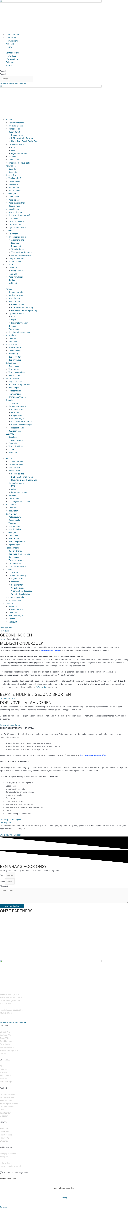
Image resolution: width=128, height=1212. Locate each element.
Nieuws (9, 47)
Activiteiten (11, 166)
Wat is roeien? (14, 178)
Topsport (4, 1072)
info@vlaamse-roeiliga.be (11, 1010)
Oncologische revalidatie (19, 163)
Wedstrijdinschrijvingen (21, 255)
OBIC (13, 150)
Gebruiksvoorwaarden (64, 1188)
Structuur (12, 267)
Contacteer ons (12, 34)
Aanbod (9, 119)
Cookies (3, 1207)
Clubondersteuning (17, 237)
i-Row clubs (11, 38)
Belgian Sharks (15, 212)
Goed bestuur (17, 271)
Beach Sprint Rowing (9, 1103)
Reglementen (17, 246)
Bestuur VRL (5, 1035)
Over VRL (10, 264)
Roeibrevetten (14, 187)
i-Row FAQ (4, 1138)
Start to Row (11, 175)
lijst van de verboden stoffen (93, 755)
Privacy (64, 1197)
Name (3, 875)
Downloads (5, 1044)
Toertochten (14, 160)
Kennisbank (13, 197)
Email (2, 881)
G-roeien (12, 156)
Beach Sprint (14, 132)
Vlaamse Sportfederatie (21, 252)
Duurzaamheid (14, 261)
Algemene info (17, 240)
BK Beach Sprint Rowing (22, 138)
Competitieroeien (16, 123)
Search (3, 71)
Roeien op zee (17, 135)
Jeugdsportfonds (16, 258)
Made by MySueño (8, 1178)
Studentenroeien (16, 126)
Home (2, 639)
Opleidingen (11, 193)
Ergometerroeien (16, 144)
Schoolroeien (14, 129)
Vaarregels (13, 184)
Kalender (12, 169)
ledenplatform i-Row (50, 650)
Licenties (15, 243)
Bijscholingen (14, 206)
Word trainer (14, 200)
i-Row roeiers (12, 41)
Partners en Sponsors (10, 1050)
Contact (11, 280)
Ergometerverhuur (19, 153)
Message (4, 886)
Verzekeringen (17, 249)
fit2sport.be (41, 687)
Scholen (3, 1069)
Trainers (3, 1078)
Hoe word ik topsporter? (19, 215)
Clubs (2, 1066)
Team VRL (12, 274)
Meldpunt (12, 283)
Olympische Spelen (17, 227)
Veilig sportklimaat (8, 1153)
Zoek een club (14, 181)
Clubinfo (9, 230)
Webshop (10, 44)
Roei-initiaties (14, 190)
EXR (13, 147)
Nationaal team (12, 209)
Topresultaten (14, 224)
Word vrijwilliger (15, 277)
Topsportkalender (16, 221)
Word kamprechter (16, 203)
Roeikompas (13, 218)
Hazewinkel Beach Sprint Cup (24, 141)
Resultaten (13, 172)
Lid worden (13, 234)
